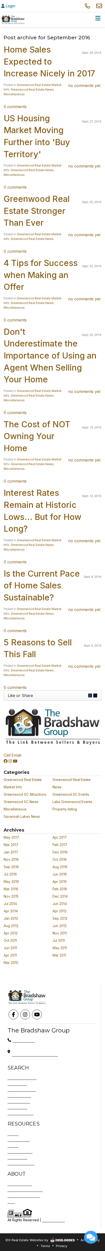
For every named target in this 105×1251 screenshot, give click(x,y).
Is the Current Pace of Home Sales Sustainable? (42, 585)
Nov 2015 (11, 896)
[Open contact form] (99, 6)
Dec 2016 (60, 852)
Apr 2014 (11, 911)
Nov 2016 (11, 859)
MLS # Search (19, 1101)
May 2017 (11, 837)
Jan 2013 (11, 918)
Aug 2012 (11, 926)
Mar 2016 (11, 889)
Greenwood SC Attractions (25, 794)
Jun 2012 (59, 926)
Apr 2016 (59, 881)
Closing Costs (19, 1139)
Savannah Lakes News (22, 816)
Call (7, 755)
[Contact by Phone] (87, 6)
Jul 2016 (10, 874)
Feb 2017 (59, 845)
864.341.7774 (24, 1040)
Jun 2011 (10, 948)
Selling (13, 1145)
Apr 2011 (10, 955)
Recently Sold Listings (25, 1189)
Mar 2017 (11, 845)
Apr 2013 (59, 911)
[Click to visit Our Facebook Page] (6, 761)
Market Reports (20, 1151)
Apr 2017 (59, 837)
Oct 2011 (10, 940)
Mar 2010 (11, 962)
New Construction (22, 1089)
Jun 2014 (59, 904)
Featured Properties (24, 1195)
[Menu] (98, 20)
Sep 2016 (11, 867)
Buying (13, 1133)
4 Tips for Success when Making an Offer (41, 275)
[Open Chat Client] (91, 1237)
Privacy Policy (53, 1220)
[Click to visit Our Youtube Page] (15, 761)
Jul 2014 (10, 904)
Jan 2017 (11, 852)
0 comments (15, 106)
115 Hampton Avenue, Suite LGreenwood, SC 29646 (35, 1051)
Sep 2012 (59, 918)
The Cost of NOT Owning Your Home (37, 436)
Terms (45, 1246)
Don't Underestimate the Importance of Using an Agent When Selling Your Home (50, 355)
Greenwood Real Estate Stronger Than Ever (37, 211)
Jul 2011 (58, 940)
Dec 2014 (60, 896)
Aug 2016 (59, 867)
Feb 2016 (59, 889)
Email (16, 755)
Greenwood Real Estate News (32, 89)
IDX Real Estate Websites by (27, 1240)
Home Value (17, 1157)
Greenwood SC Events (70, 794)
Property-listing (64, 809)
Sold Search (17, 1107)
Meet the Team (20, 1184)
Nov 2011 (59, 933)
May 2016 (11, 881)
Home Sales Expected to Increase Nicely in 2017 (49, 61)
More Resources (21, 1163)
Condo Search (19, 1095)
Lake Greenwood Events (72, 802)
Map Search (17, 1083)
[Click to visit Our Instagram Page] (10, 761)
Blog (11, 1201)
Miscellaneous (14, 94)
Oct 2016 (59, 859)
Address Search (20, 1113)
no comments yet (84, 85)
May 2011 (59, 948)
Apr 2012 (11, 933)
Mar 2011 (59, 955)
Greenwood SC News (21, 802)
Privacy (61, 1246)
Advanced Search (22, 1077)
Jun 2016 (59, 874)
